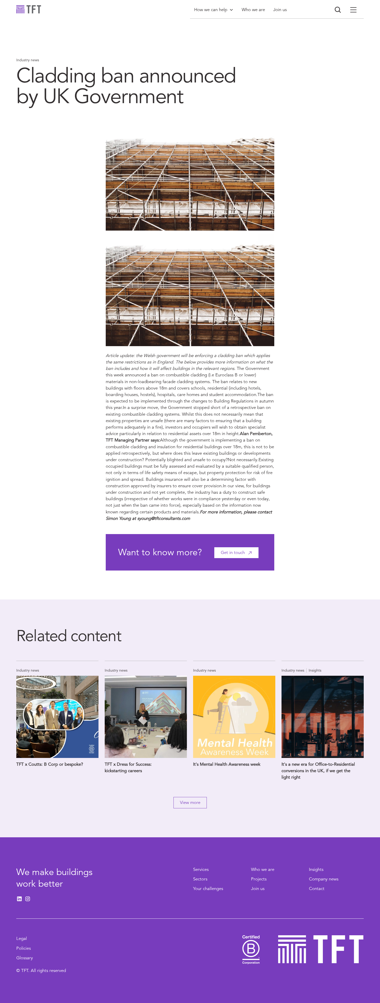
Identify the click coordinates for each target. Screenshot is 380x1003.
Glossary (24, 958)
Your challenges (208, 888)
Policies (23, 948)
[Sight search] (338, 10)
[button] (214, 9)
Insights (316, 869)
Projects (259, 879)
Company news (323, 879)
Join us (257, 888)
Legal (21, 938)
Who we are (262, 869)
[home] (28, 9)
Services (201, 869)
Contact (316, 888)
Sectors (200, 879)
